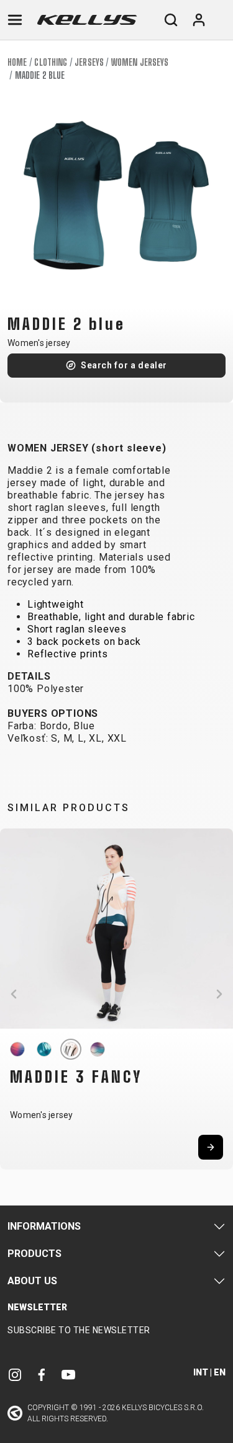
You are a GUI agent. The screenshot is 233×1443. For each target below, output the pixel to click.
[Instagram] (14, 1374)
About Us (32, 1281)
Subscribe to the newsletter (78, 1330)
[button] (13, 994)
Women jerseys (139, 62)
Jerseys (89, 62)
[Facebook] (41, 1374)
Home (17, 62)
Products (34, 1253)
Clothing (50, 62)
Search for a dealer (124, 365)
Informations (44, 1226)
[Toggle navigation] (14, 19)
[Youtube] (68, 1374)
